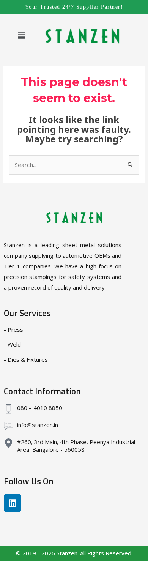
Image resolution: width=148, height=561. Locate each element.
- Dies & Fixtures (26, 359)
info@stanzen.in (37, 425)
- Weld (12, 344)
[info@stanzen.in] (8, 426)
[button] (21, 35)
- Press (13, 329)
